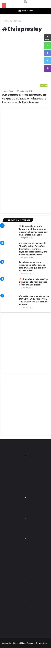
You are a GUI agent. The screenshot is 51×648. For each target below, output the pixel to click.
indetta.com (44, 643)
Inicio (6, 21)
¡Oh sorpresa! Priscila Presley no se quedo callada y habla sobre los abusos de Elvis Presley (24, 98)
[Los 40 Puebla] (25, 11)
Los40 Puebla (9, 91)
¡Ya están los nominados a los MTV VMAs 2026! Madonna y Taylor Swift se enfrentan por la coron (34, 300)
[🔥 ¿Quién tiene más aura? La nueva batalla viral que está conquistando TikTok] (9, 285)
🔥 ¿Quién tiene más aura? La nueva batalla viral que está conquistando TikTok (33, 282)
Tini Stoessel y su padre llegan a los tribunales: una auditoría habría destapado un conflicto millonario (33, 230)
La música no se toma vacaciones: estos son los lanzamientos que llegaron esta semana (32, 266)
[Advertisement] (25, 344)
